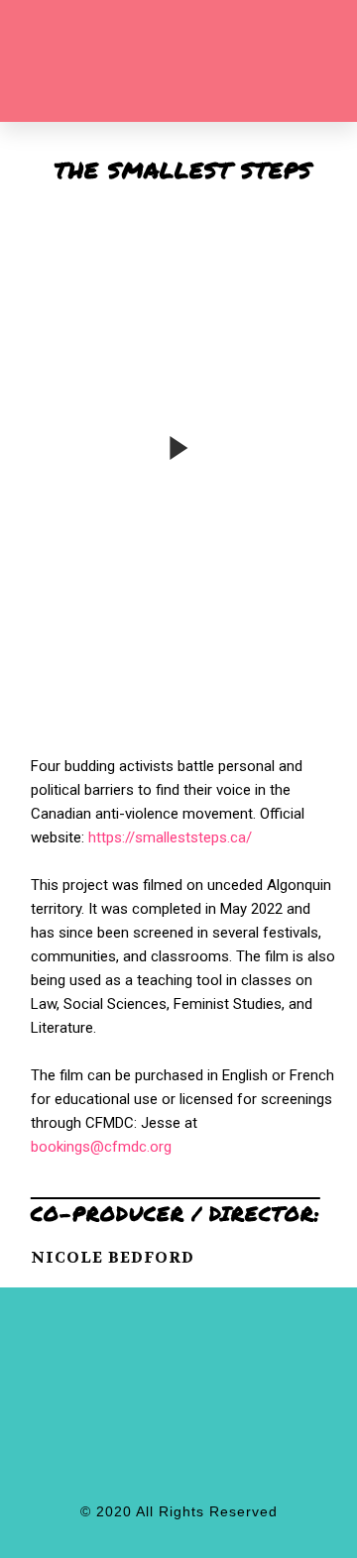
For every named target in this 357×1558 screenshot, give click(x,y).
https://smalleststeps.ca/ (170, 837)
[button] (257, 66)
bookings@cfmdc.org (101, 1147)
